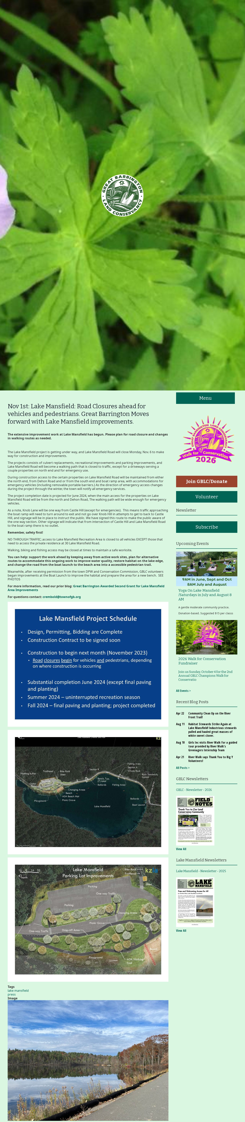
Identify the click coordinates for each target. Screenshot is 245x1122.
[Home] (122, 195)
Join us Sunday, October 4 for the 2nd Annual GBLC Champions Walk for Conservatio (205, 676)
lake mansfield (18, 990)
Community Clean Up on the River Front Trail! (209, 715)
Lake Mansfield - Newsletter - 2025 (201, 871)
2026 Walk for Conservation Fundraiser (202, 661)
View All (181, 849)
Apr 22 (180, 713)
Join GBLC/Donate (206, 481)
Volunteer (206, 496)
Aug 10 (180, 742)
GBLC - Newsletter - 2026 (194, 790)
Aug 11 (180, 724)
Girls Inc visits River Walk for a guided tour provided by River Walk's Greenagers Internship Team (212, 746)
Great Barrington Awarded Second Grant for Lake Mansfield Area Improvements (86, 588)
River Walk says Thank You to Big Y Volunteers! (210, 759)
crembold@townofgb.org (62, 597)
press (12, 994)
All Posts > (182, 768)
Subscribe (206, 527)
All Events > (183, 691)
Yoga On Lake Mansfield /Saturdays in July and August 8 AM (205, 595)
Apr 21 (180, 757)
